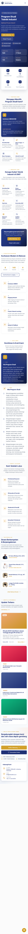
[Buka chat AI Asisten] (24, 930)
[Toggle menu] (25, 3)
